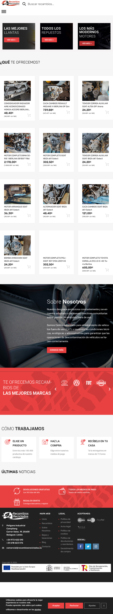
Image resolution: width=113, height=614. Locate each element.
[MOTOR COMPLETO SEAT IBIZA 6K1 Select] (56, 143)
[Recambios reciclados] (10, 3)
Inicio (44, 519)
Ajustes (92, 605)
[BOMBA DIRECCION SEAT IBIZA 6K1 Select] (17, 245)
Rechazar (74, 605)
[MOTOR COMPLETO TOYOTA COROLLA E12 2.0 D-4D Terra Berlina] (95, 245)
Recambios (47, 523)
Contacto (46, 546)
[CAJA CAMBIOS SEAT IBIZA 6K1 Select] (95, 194)
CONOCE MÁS (56, 350)
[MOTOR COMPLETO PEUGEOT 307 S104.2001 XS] (56, 245)
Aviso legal (66, 526)
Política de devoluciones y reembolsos (67, 541)
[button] (55, 389)
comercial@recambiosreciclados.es (24, 548)
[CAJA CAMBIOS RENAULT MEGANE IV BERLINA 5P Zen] (56, 91)
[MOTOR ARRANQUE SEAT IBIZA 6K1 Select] (17, 194)
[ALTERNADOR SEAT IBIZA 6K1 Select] (56, 194)
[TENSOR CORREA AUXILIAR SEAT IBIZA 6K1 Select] (95, 143)
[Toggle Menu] (3, 12)
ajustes (38, 609)
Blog (44, 542)
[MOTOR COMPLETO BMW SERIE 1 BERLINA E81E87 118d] (17, 143)
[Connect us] (80, 546)
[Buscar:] (65, 4)
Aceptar (56, 605)
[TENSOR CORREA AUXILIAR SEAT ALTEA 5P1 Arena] (95, 91)
